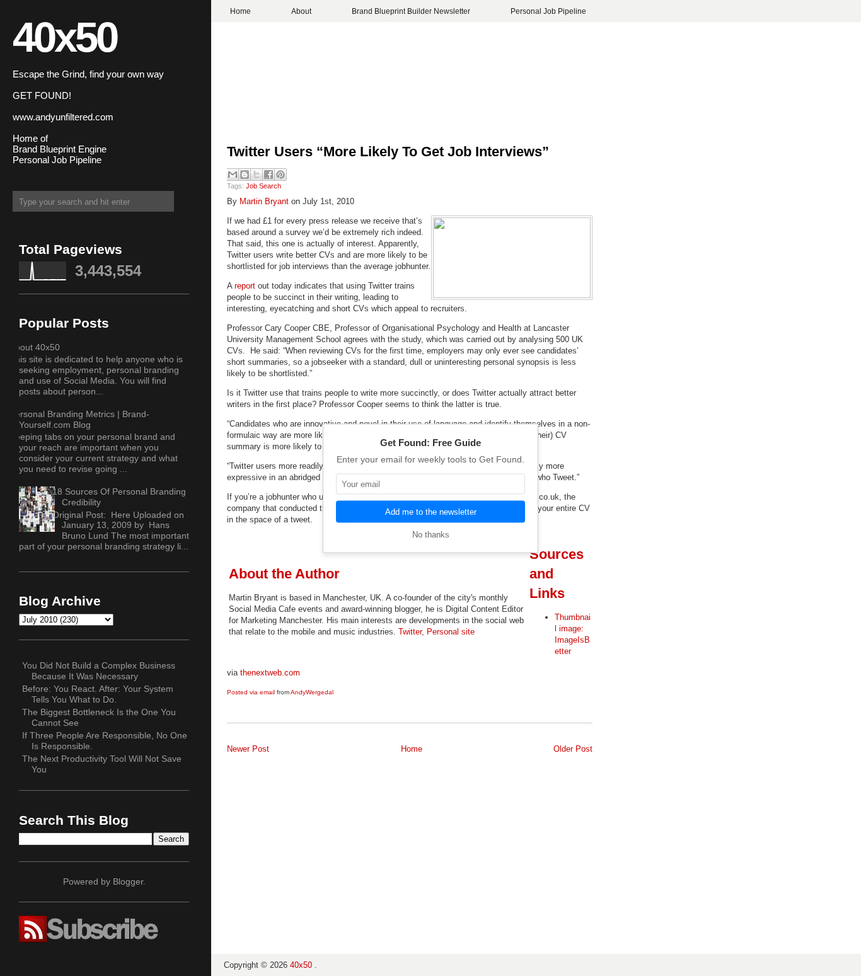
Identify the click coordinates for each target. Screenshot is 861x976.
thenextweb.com (270, 672)
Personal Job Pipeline (548, 11)
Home (240, 11)
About (301, 11)
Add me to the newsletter (431, 511)
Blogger (128, 881)
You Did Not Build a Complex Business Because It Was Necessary (98, 670)
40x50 (65, 36)
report (244, 285)
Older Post (572, 749)
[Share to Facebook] (268, 174)
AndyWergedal (312, 692)
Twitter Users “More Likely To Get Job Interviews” (388, 151)
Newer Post (248, 749)
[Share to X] (256, 174)
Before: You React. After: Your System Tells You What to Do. (97, 694)
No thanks (430, 534)
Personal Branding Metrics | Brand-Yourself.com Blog (79, 419)
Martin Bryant (264, 201)
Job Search (263, 186)
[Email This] (232, 174)
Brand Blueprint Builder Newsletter (411, 11)
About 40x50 (34, 347)
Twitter (410, 631)
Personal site (451, 631)
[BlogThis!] (244, 174)
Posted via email (251, 692)
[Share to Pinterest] (280, 174)
